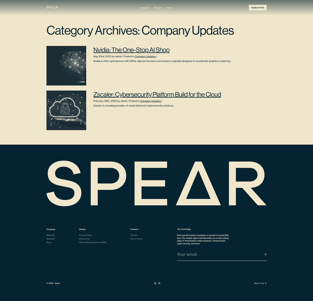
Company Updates (145, 56)
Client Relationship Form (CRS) (92, 242)
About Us (145, 7)
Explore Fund (258, 7)
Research (158, 7)
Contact (134, 235)
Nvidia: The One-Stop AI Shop (131, 50)
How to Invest (136, 239)
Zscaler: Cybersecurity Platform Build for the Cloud (157, 94)
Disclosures (84, 239)
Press (169, 7)
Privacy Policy (85, 235)
